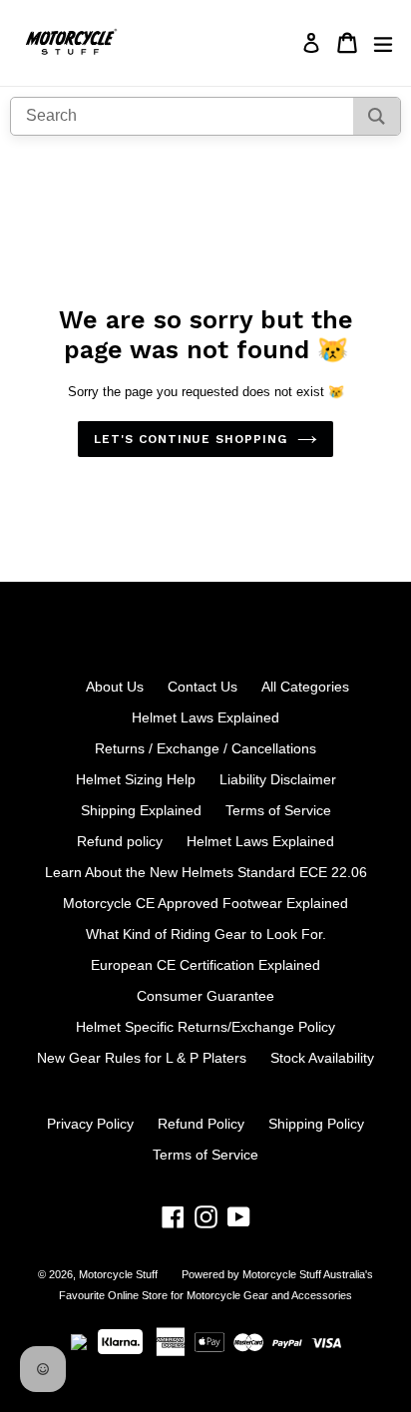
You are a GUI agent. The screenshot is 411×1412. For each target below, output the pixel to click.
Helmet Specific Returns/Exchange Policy (205, 1027)
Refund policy (120, 841)
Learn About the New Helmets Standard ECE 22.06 (206, 872)
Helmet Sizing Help (136, 779)
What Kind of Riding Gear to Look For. (206, 934)
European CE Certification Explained (205, 965)
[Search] (376, 116)
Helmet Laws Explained (205, 717)
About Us (115, 687)
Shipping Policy (316, 1124)
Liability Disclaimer (277, 779)
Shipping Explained (141, 810)
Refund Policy (201, 1124)
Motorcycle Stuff (118, 1274)
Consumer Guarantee (205, 996)
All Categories (305, 687)
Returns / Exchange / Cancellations (205, 748)
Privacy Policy (90, 1124)
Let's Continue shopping (190, 439)
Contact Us (202, 687)
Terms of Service (278, 810)
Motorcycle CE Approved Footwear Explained (205, 903)
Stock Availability (322, 1058)
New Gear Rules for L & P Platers (141, 1058)
